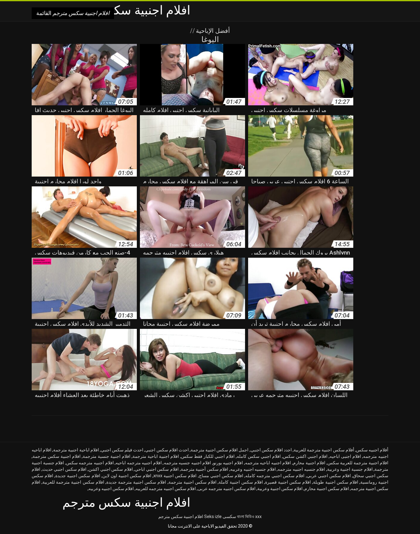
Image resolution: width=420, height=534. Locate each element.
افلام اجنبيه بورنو (228, 462)
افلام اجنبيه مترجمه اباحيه (139, 462)
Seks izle (213, 516)
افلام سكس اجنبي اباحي (157, 469)
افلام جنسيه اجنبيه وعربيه (253, 469)
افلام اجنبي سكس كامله (259, 456)
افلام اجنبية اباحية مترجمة (156, 456)
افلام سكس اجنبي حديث (64, 469)
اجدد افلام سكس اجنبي (271, 449)
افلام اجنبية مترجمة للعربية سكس (357, 462)
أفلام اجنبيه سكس (372, 449)
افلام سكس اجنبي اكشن (111, 469)
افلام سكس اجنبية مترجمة (192, 482)
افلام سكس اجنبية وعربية (280, 488)
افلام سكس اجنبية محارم (326, 488)
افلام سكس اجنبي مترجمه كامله (274, 475)
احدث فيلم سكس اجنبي (122, 449)
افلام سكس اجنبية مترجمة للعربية (73, 482)
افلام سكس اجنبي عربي (329, 475)
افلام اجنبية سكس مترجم (180, 516)
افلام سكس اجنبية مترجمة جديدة (136, 482)
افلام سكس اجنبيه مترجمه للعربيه (166, 488)
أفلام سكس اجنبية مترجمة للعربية (324, 449)
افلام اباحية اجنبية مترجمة (76, 449)
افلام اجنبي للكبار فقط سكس (208, 456)
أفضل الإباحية (212, 30)
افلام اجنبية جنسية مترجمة (106, 456)
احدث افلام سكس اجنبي (166, 449)
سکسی (229, 516)
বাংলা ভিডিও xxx (249, 516)
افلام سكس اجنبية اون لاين (126, 475)
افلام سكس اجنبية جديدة (77, 475)
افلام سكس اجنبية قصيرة (288, 482)
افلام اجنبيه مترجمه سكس (90, 462)
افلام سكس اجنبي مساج (221, 475)
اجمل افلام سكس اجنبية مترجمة (220, 449)
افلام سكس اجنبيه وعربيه (111, 488)
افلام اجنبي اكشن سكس (305, 456)
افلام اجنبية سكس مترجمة (57, 456)
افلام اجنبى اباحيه (345, 456)
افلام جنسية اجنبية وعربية (350, 469)
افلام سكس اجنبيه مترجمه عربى (227, 488)
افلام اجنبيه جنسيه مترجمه (187, 462)
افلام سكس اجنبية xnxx (174, 475)
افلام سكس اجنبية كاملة (241, 482)
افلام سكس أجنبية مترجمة (204, 469)
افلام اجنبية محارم (309, 462)
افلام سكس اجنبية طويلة (335, 482)
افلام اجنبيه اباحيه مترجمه (268, 462)
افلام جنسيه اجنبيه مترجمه (301, 469)
